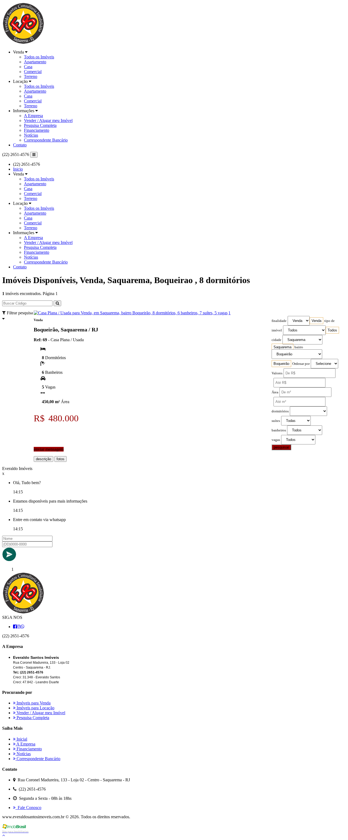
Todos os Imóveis (39, 57)
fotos (60, 459)
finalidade (279, 321)
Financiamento (36, 130)
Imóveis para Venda (33, 703)
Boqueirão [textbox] (281, 364)
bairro (298, 347)
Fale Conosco (28, 807)
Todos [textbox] (332, 330)
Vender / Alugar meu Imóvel (48, 120)
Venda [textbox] (316, 321)
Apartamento (35, 61)
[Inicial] (23, 42)
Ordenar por (301, 364)
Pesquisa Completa (40, 125)
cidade (276, 340)
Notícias (31, 135)
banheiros (279, 430)
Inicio (18, 169)
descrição (43, 459)
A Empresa (33, 115)
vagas (276, 440)
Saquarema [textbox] (282, 347)
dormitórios (280, 411)
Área (275, 392)
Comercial (33, 71)
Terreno (30, 76)
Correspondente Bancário (46, 140)
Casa (28, 66)
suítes (276, 421)
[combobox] (316, 320)
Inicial (21, 739)
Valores (277, 373)
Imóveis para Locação (34, 708)
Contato (20, 145)
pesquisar (281, 447)
